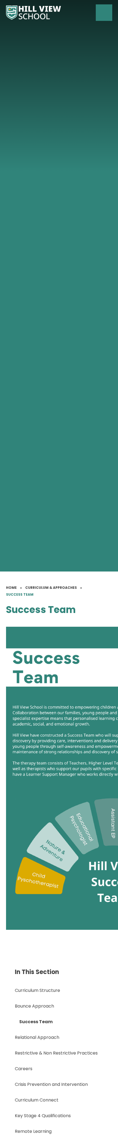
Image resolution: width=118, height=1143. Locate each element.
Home (11, 587)
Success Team (19, 594)
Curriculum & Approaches (51, 587)
